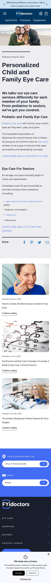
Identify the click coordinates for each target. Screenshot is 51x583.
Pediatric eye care (12, 123)
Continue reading (9, 313)
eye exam (43, 141)
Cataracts (11, 215)
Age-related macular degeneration (24, 201)
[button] (46, 4)
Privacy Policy (38, 568)
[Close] (48, 554)
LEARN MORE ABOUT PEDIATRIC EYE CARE (25, 156)
